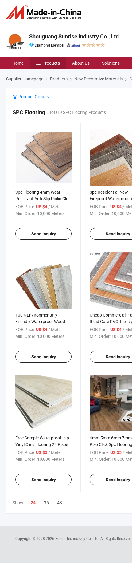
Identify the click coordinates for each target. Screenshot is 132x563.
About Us (81, 63)
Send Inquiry (43, 233)
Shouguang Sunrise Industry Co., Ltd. (74, 36)
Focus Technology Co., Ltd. (77, 538)
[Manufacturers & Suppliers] (44, 12)
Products (51, 63)
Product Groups (33, 96)
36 (46, 502)
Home (18, 63)
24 (33, 502)
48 (59, 502)
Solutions (111, 63)
